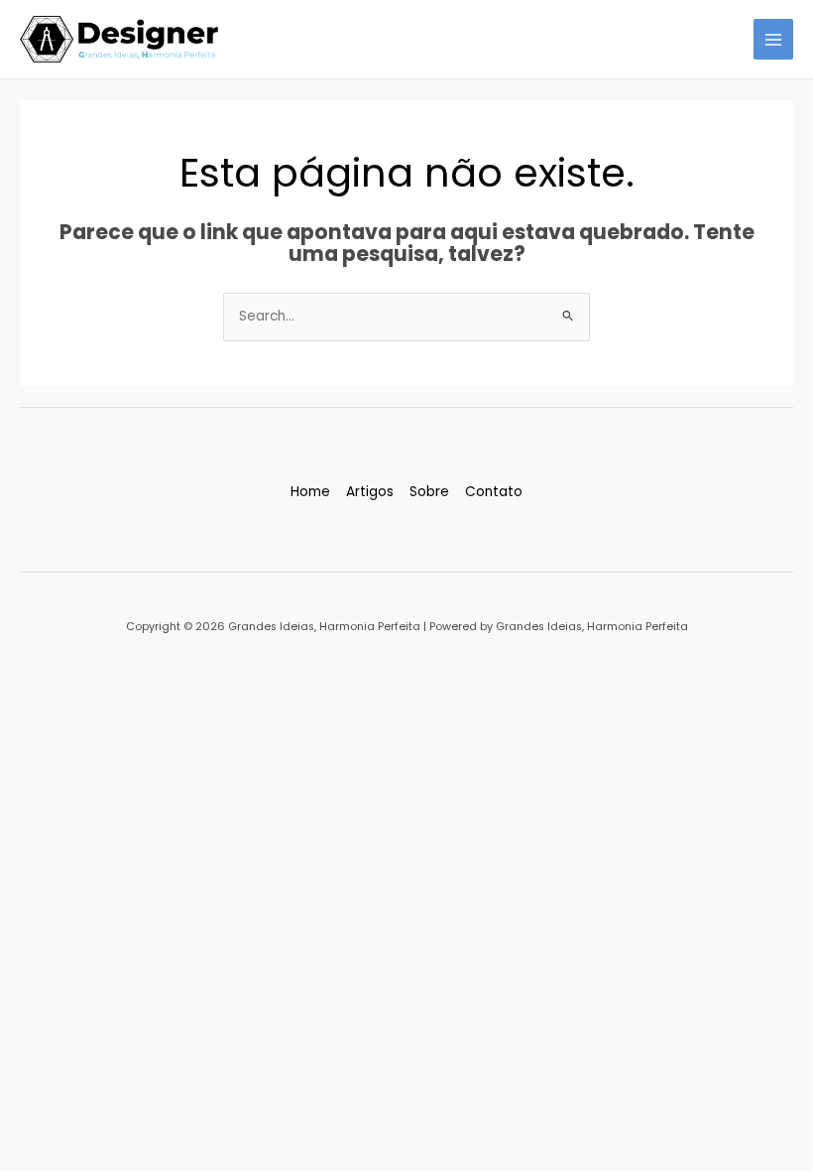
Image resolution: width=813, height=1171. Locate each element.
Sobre (429, 491)
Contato (494, 491)
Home (310, 491)
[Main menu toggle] (774, 39)
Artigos (370, 491)
